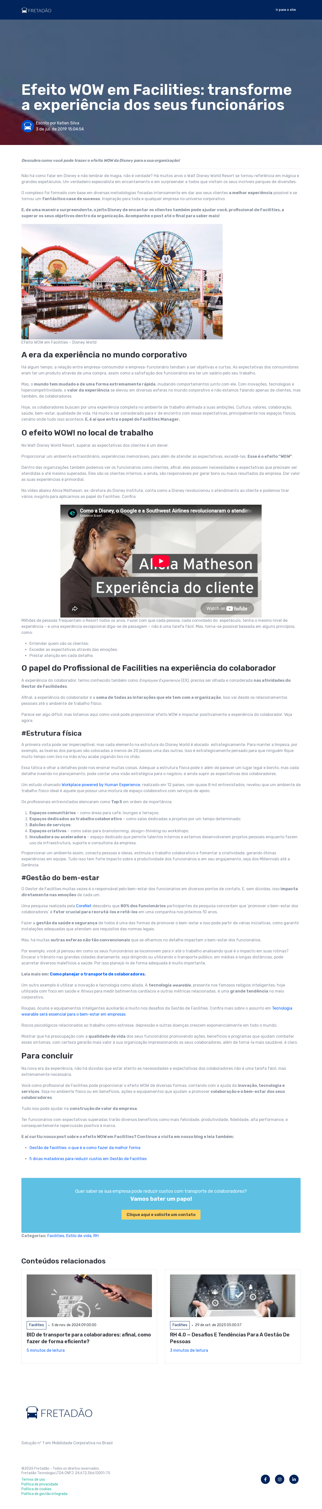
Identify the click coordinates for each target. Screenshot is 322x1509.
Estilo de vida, (79, 1235)
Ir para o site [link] (286, 10)
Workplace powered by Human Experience (101, 784)
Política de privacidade (39, 1484)
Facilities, (56, 1235)
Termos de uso (33, 1479)
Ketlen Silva (68, 123)
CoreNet (84, 905)
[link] (36, 9)
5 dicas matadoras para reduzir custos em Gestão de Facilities (88, 1158)
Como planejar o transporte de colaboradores (97, 974)
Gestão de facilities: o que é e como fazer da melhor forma (84, 1147)
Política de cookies (36, 1489)
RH (96, 1235)
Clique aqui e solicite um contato (161, 1214)
